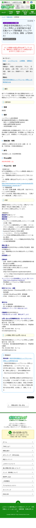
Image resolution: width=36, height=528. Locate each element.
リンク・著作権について (10, 472)
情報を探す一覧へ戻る (18, 405)
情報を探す (10, 17)
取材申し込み (7, 477)
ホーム (5, 442)
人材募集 (22, 61)
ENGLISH (6, 494)
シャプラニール (12, 61)
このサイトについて (9, 464)
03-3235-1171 (20, 432)
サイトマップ (7, 490)
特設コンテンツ (7, 459)
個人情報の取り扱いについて (11, 468)
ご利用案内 (6, 481)
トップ (3, 17)
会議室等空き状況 (17, 2)
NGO (4, 61)
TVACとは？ (6, 446)
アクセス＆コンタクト (9, 485)
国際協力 (29, 61)
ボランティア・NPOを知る (11, 455)
